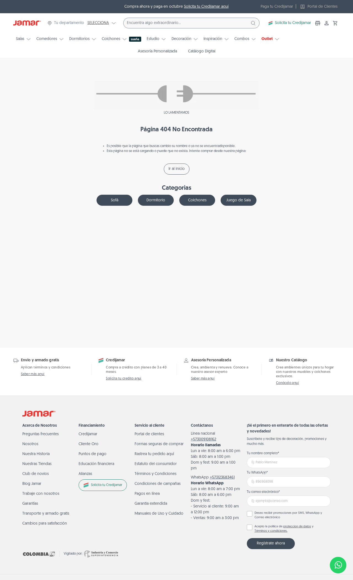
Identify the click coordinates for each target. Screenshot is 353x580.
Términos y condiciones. (271, 531)
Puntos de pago (92, 454)
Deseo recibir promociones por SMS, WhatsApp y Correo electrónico (288, 515)
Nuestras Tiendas (37, 464)
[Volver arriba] (338, 546)
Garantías (30, 504)
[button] (335, 23)
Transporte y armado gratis (45, 514)
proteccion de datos (297, 526)
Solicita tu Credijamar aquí (206, 7)
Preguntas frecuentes (40, 434)
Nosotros (30, 444)
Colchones (197, 200)
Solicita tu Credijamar (293, 23)
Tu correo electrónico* (263, 492)
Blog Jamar (31, 484)
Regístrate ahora (271, 543)
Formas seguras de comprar (159, 444)
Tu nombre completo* (263, 453)
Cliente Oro (88, 444)
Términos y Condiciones (155, 474)
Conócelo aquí (287, 383)
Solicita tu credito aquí (123, 378)
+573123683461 (222, 477)
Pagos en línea (147, 494)
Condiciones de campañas (158, 484)
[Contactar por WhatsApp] (338, 565)
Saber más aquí (33, 374)
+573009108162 (203, 439)
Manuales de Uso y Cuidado (159, 514)
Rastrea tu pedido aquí (154, 454)
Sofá (114, 200)
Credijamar (88, 434)
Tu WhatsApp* (257, 472)
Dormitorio (155, 200)
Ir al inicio (177, 169)
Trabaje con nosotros (40, 494)
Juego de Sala (238, 200)
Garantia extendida (151, 504)
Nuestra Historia (36, 454)
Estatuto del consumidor (156, 464)
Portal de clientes (149, 434)
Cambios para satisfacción (44, 524)
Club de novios (35, 474)
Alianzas (85, 474)
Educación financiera (96, 464)
